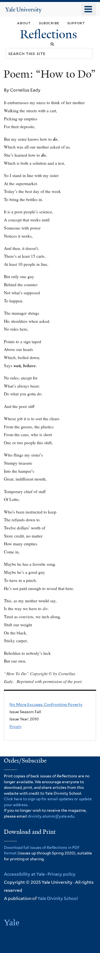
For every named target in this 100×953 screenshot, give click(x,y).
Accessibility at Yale (24, 874)
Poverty (15, 726)
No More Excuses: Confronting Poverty (45, 704)
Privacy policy (62, 874)
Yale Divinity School (58, 898)
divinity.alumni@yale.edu (51, 816)
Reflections (50, 34)
